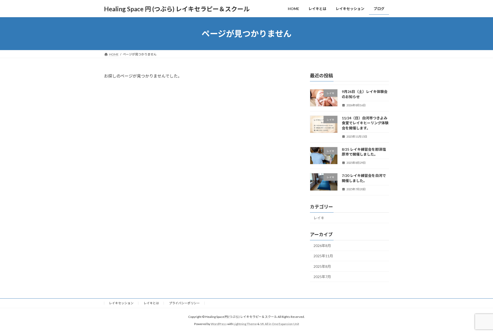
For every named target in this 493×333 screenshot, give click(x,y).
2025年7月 (322, 277)
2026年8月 (322, 245)
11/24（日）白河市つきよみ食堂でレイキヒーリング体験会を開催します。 (365, 123)
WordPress (219, 324)
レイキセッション (121, 303)
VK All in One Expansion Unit (279, 324)
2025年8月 (322, 266)
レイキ (319, 218)
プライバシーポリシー (184, 303)
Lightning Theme (245, 324)
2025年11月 (323, 256)
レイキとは (151, 303)
